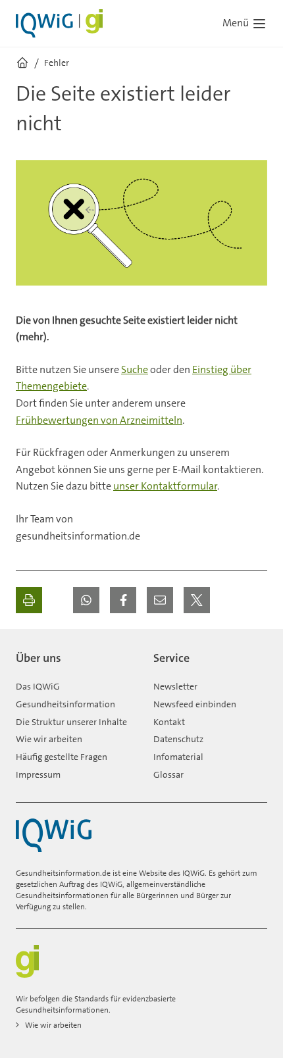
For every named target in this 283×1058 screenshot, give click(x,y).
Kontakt (169, 722)
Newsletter (175, 686)
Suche (134, 369)
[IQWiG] (53, 835)
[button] (86, 600)
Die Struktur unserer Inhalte (71, 722)
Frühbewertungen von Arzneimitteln (99, 420)
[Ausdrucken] (29, 600)
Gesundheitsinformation (65, 704)
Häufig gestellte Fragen (61, 757)
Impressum (38, 774)
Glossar (168, 774)
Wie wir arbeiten (49, 739)
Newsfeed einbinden (194, 704)
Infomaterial (178, 757)
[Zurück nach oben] (254, 653)
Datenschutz (178, 739)
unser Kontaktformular (165, 486)
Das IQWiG (38, 686)
